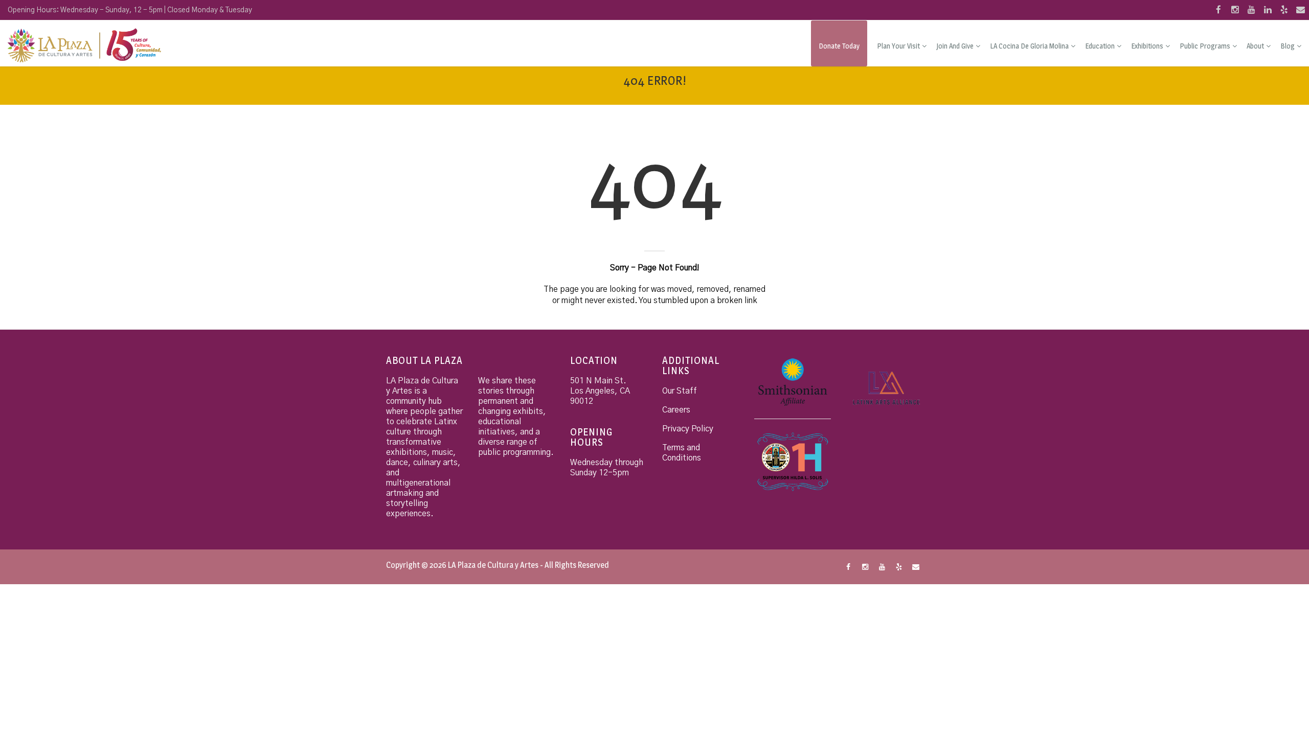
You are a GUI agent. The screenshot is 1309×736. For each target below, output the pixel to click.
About (1255, 45)
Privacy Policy (687, 429)
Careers (676, 410)
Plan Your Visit (898, 45)
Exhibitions (1147, 45)
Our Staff (679, 391)
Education (1100, 45)
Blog (1287, 45)
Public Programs (1205, 45)
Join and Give (955, 45)
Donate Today (839, 45)
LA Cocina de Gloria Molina (1029, 45)
